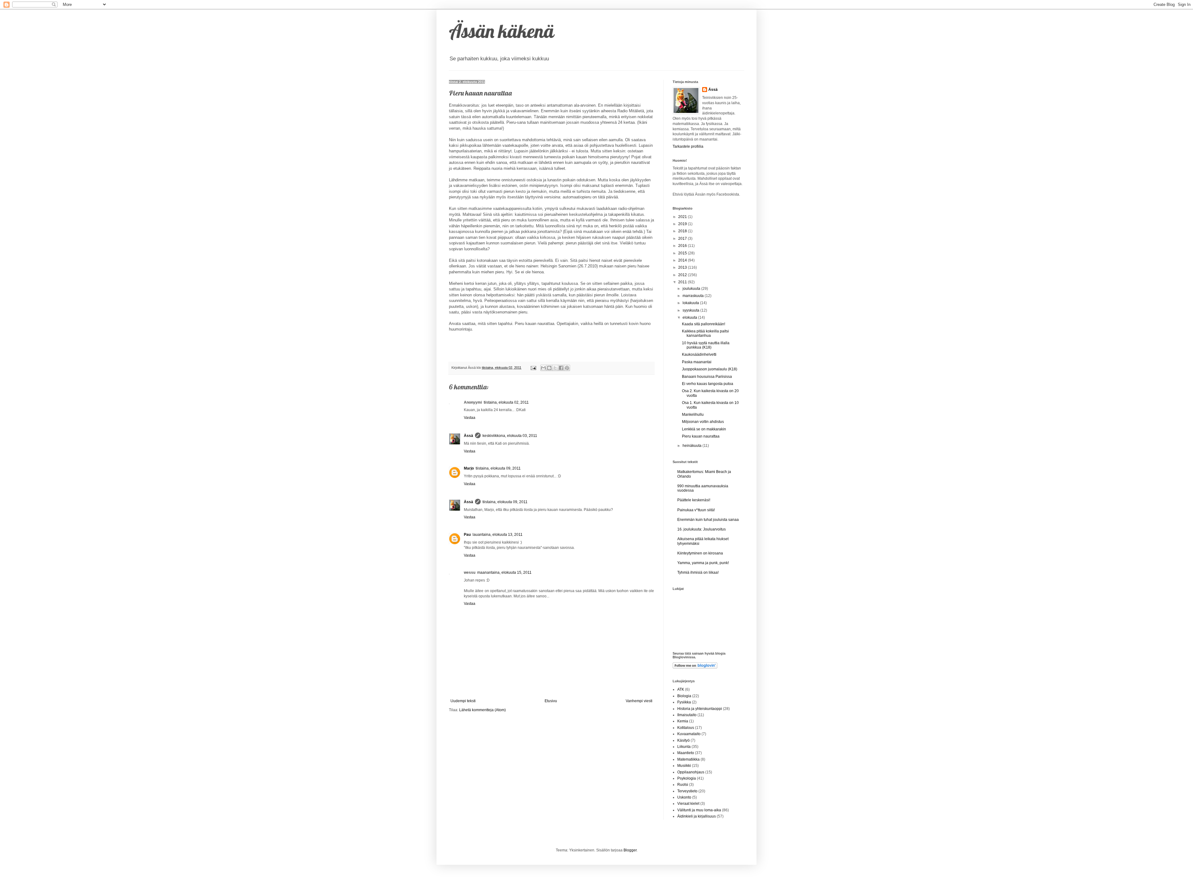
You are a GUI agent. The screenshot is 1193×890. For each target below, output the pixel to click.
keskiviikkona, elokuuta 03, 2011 (509, 435)
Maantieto (685, 753)
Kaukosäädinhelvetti (699, 354)
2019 (683, 224)
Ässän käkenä (501, 31)
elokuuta (690, 317)
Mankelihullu (693, 414)
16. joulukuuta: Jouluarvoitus (701, 529)
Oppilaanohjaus (690, 772)
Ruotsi (682, 784)
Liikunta (684, 746)
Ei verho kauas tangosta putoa (707, 384)
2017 (683, 238)
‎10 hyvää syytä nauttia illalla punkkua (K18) (705, 345)
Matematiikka (688, 759)
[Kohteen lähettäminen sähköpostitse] (543, 368)
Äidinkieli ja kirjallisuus (696, 816)
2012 (683, 275)
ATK (680, 689)
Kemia (682, 721)
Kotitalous (685, 727)
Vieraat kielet (688, 803)
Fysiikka (684, 702)
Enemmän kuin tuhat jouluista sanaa (708, 519)
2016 (683, 245)
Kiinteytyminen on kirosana (700, 553)
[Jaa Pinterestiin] (567, 368)
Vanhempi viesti (639, 701)
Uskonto (684, 797)
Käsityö (683, 740)
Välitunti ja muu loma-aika (699, 810)
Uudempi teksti (463, 701)
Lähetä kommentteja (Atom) (482, 710)
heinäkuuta (692, 445)
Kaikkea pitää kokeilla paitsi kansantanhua (705, 333)
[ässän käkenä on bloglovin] (695, 667)
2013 (683, 267)
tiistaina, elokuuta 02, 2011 (506, 402)
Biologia (684, 696)
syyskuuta (691, 310)
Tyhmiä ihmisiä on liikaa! (698, 572)
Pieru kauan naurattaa (701, 436)
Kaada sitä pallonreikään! (703, 324)
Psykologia (686, 778)
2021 (683, 217)
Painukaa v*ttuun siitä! (696, 510)
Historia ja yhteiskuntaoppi (699, 709)
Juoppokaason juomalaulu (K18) (709, 369)
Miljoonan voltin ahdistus (703, 422)
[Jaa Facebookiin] (561, 368)
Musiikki (684, 765)
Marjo (469, 468)
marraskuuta (694, 296)
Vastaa (469, 417)
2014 (683, 260)
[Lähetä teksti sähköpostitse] (533, 367)
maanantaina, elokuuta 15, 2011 (504, 572)
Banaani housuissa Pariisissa (707, 376)
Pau (467, 534)
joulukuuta (692, 288)
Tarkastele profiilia (688, 146)
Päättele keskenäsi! (693, 500)
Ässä (468, 435)
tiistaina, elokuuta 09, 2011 (498, 468)
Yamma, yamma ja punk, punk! (703, 563)
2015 (683, 253)
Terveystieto (687, 791)
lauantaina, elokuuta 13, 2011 (498, 534)
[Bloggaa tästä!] (549, 368)
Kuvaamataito (689, 734)
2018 (683, 231)
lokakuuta (691, 303)
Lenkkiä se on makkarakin (704, 429)
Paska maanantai (696, 362)
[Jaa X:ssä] (555, 368)
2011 (683, 282)
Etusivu (551, 701)
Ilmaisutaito (687, 715)
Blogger (630, 850)
